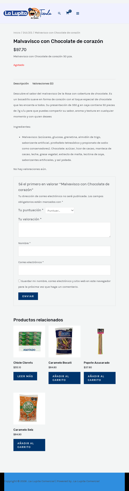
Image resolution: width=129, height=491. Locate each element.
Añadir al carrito (61, 378)
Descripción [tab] (21, 83)
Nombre (24, 243)
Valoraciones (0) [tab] (42, 83)
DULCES (27, 32)
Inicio (16, 32)
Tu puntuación (30, 210)
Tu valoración (29, 219)
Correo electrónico (31, 262)
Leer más (25, 376)
